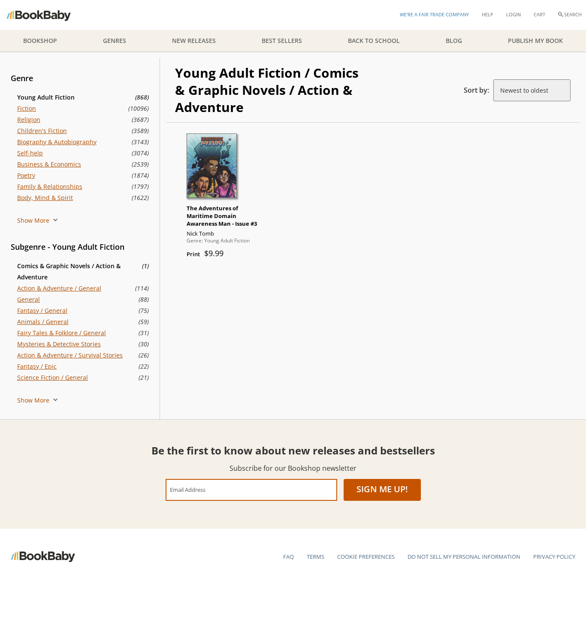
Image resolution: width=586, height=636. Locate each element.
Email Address (187, 489)
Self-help (30, 153)
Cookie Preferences (366, 556)
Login (513, 14)
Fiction (26, 108)
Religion (28, 119)
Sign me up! (382, 489)
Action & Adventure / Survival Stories (70, 355)
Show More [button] (34, 220)
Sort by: (476, 90)
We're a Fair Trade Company (434, 14)
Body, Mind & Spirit (45, 198)
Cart (539, 14)
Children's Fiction (42, 131)
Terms (315, 556)
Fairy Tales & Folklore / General (61, 333)
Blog (454, 40)
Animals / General (43, 322)
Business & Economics (49, 164)
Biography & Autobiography (57, 142)
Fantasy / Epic (37, 366)
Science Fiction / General (52, 377)
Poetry (26, 175)
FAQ (288, 556)
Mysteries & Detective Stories (59, 344)
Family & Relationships (49, 186)
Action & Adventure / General (59, 288)
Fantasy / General (42, 310)
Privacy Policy (554, 556)
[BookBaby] (46, 15)
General (28, 299)
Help (487, 14)
